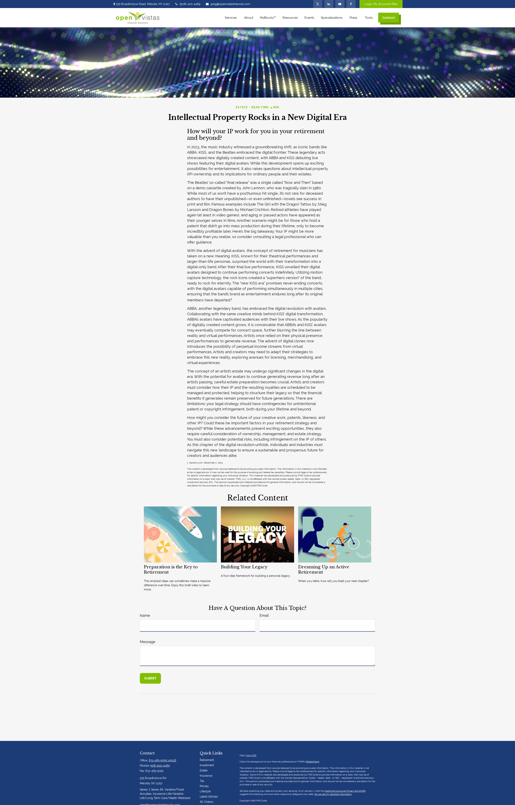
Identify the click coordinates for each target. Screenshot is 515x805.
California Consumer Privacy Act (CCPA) (345, 791)
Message (147, 642)
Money (204, 786)
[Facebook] (350, 4)
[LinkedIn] (328, 4)
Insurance (206, 775)
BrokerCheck (312, 761)
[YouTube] (339, 4)
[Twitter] (317, 4)
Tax (202, 780)
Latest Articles (209, 796)
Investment (207, 765)
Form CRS (251, 755)
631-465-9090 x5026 (162, 760)
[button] (231, 17)
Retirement (207, 760)
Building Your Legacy (244, 567)
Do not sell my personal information (333, 794)
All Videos (206, 801)
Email (264, 615)
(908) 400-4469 (190, 4)
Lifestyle (205, 791)
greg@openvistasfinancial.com (230, 4)
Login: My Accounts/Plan (381, 4)
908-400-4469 (160, 765)
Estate (203, 770)
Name (145, 615)
